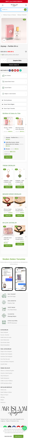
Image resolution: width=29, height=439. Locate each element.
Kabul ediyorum (18, 436)
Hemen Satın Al (14, 65)
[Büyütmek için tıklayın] (4, 40)
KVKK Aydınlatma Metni (6, 383)
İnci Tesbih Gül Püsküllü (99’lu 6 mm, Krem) (19, 211)
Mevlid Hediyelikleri (5, 345)
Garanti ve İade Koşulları (6, 373)
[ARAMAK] (25, 9)
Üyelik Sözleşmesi (5, 378)
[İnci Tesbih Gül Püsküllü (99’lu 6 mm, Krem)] (19, 202)
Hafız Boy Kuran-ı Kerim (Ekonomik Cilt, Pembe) (19, 129)
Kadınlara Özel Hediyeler (6, 356)
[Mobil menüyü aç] (2, 5)
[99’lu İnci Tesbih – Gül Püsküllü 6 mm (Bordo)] (8, 202)
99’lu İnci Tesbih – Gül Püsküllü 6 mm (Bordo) (8, 211)
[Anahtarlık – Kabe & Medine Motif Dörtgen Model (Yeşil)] (19, 173)
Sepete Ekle (17, 60)
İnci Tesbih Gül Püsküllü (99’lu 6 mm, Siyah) (19, 239)
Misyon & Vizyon (4, 394)
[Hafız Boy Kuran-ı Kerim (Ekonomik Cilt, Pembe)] (20, 121)
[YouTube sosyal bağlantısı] (15, 70)
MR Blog (3, 397)
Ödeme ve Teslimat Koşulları (7, 370)
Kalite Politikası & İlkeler (6, 392)
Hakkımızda (3, 389)
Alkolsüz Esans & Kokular (9, 14)
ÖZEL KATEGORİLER (6, 349)
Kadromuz (3, 402)
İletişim (2, 399)
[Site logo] (14, 5)
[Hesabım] (26, 5)
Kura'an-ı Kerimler (5, 334)
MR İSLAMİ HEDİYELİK (6, 387)
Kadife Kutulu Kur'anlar (6, 337)
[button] (2, 124)
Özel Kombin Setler (5, 342)
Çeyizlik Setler (4, 364)
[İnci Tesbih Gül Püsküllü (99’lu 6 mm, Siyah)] (19, 230)
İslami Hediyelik (4, 332)
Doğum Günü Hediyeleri (6, 351)
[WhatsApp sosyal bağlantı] (20, 70)
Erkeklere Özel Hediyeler (6, 354)
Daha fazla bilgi (8, 436)
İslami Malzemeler (5, 339)
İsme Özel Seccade (5, 359)
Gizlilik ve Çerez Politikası (7, 380)
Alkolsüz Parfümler (22, 14)
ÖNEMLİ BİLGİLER (5, 368)
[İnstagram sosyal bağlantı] (12, 70)
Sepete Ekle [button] (8, 245)
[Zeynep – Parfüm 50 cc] (8, 121)
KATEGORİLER (4, 329)
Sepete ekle (8, 157)
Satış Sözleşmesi (5, 375)
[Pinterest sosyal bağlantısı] (18, 70)
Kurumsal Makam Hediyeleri (7, 361)
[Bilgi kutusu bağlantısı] (14, 296)
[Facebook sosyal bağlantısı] (10, 70)
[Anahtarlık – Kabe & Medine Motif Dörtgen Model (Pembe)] (8, 173)
